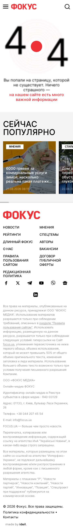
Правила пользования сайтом (15, 260)
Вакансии (49, 249)
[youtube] (41, 283)
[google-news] (65, 283)
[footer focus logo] (21, 215)
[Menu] (5, 6)
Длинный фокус (18, 242)
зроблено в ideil (16, 524)
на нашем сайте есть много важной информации (36, 97)
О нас (8, 249)
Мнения (14, 146)
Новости (11, 227)
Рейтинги (12, 234)
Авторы (46, 242)
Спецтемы (49, 234)
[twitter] (18, 283)
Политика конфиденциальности (28, 512)
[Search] (67, 6)
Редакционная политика (17, 274)
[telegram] (29, 283)
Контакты (10, 517)
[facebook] (6, 283)
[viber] (53, 283)
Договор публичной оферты (50, 260)
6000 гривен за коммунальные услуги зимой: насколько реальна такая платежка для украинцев (28, 175)
